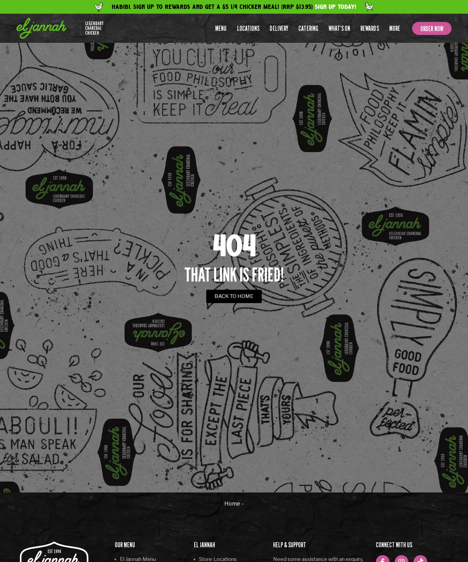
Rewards (369, 28)
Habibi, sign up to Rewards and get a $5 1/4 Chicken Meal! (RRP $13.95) (234, 7)
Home (232, 503)
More (394, 28)
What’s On (339, 28)
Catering (308, 28)
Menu (220, 28)
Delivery (279, 28)
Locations (248, 28)
